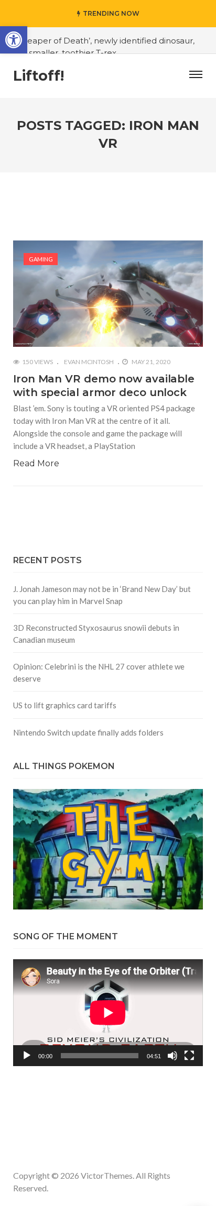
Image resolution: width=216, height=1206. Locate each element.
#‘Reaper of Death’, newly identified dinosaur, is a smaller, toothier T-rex (105, 47)
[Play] (26, 1055)
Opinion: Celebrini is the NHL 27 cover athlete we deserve (99, 672)
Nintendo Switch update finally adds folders (88, 732)
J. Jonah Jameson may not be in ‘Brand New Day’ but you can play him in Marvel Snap (102, 595)
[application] (108, 1012)
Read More (36, 463)
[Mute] (172, 1055)
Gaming (41, 259)
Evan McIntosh (89, 362)
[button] (13, 39)
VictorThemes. (107, 1175)
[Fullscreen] (189, 1055)
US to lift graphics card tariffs (64, 705)
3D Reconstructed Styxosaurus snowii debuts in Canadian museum (96, 633)
